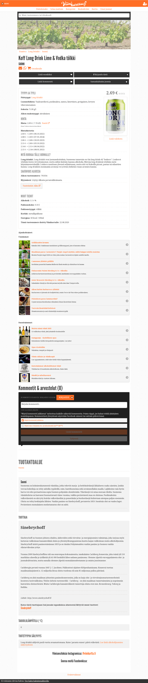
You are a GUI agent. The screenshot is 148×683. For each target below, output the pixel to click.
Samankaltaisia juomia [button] (100, 82)
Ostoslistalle (36, 69)
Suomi (45, 51)
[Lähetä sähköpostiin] (20, 68)
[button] (5, 4)
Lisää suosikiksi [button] (45, 74)
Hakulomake (42, 9)
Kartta (94, 9)
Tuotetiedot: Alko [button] (31, 186)
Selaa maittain (56, 9)
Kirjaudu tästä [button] (100, 74)
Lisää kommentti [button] (45, 82)
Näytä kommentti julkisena (34, 420)
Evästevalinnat (74, 675)
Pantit (45, 123)
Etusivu (22, 51)
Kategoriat (70, 9)
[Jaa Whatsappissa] (24, 68)
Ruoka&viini (83, 9)
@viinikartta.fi (89, 653)
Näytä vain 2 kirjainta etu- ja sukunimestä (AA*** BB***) (44, 426)
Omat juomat (106, 9)
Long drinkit (37, 97)
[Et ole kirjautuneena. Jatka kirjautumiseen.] (145, 4)
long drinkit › (34, 51)
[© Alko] (115, 116)
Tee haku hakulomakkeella (37, 681)
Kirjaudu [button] (63, 397)
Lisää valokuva (115, 139)
